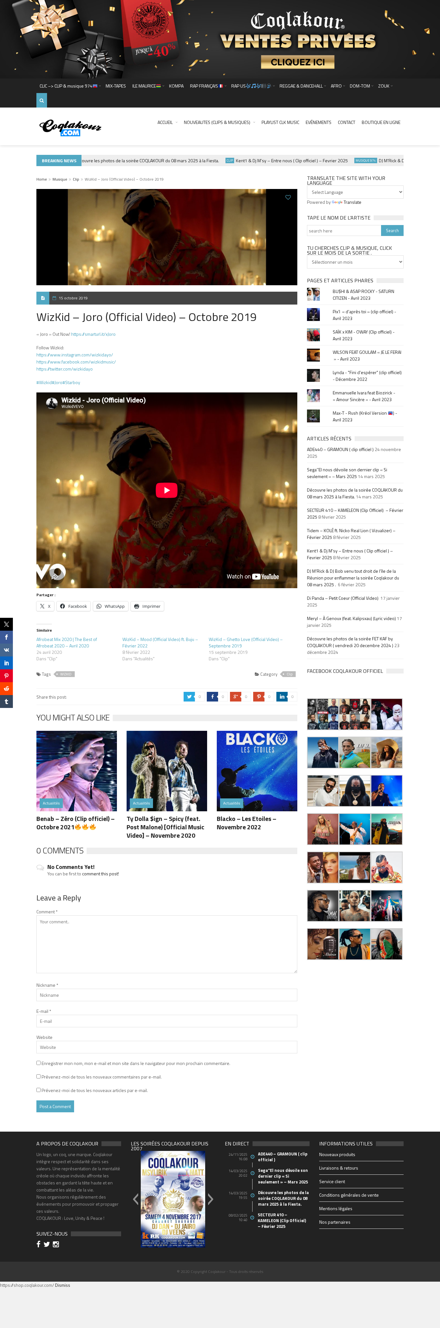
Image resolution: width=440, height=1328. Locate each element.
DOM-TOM (360, 85)
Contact (346, 122)
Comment (47, 911)
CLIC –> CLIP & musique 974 (66, 85)
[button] (323, 714)
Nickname (47, 985)
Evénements (318, 122)
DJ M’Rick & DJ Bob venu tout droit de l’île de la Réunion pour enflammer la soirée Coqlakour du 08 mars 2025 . (353, 578)
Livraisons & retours (338, 1167)
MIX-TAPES (116, 85)
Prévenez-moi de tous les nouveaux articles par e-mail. (95, 1090)
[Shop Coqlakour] (220, 38)
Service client (332, 1181)
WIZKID (66, 674)
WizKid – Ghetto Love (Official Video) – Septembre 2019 (246, 642)
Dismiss (62, 1285)
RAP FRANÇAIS (204, 85)
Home (41, 179)
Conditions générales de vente (349, 1194)
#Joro (57, 382)
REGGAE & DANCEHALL (301, 85)
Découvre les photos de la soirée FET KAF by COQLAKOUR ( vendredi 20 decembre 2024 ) (350, 642)
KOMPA (176, 85)
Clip (212, 160)
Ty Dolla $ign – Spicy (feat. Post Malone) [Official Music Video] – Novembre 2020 (165, 827)
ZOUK (383, 85)
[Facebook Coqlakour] (39, 1245)
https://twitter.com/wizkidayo (64, 368)
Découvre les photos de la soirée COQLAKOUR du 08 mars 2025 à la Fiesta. (129, 160)
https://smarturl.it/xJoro (93, 334)
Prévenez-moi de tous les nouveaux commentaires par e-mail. (102, 1076)
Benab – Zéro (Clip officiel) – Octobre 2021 (75, 823)
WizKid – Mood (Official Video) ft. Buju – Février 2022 (160, 642)
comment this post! (100, 873)
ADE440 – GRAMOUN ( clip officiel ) (340, 449)
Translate (352, 202)
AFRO (336, 85)
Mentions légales (335, 1208)
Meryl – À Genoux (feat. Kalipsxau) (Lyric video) (351, 618)
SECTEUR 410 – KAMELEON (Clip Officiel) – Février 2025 (282, 1220)
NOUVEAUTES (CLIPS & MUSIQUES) (217, 122)
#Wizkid (44, 382)
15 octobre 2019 (73, 298)
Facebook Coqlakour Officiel (345, 671)
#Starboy (71, 382)
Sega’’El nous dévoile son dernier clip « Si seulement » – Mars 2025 (347, 473)
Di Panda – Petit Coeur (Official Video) (343, 598)
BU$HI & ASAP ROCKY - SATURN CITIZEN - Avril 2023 (363, 294)
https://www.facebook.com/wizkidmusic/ (76, 361)
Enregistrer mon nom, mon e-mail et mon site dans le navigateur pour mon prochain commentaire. (136, 1063)
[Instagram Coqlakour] (57, 1245)
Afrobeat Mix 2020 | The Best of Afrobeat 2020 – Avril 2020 (66, 642)
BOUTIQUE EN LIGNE (381, 122)
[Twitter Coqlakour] (47, 1245)
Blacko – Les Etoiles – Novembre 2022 (246, 823)
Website (44, 1037)
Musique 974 (348, 160)
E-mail (43, 1011)
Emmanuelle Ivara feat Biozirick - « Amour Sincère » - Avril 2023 (364, 396)
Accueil (165, 122)
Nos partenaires (334, 1222)
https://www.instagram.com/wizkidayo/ (74, 354)
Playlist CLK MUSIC (280, 122)
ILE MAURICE (144, 85)
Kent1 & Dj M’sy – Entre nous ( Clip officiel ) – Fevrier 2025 (274, 160)
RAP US (238, 85)
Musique (60, 179)
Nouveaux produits (337, 1154)
